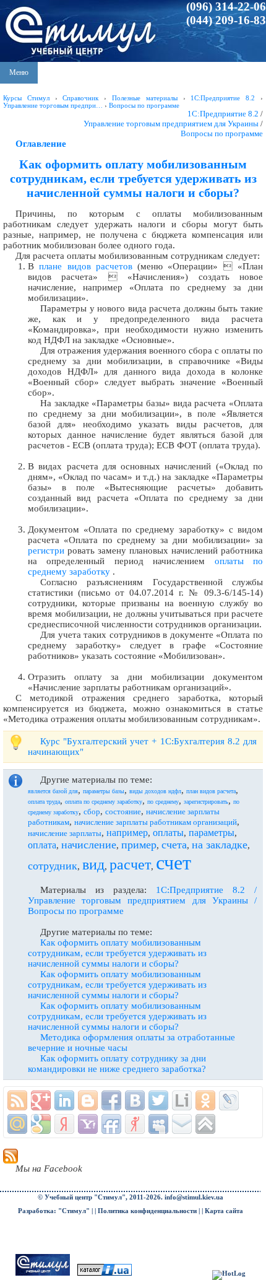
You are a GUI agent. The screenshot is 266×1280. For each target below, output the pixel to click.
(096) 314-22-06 (226, 6)
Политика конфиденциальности (147, 1211)
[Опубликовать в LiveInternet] (182, 1100)
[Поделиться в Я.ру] (135, 1124)
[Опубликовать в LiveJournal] (229, 1100)
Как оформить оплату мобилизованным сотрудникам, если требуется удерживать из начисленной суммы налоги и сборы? (117, 953)
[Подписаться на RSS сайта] (17, 1100)
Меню (18, 72)
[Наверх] (205, 1124)
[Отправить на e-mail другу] (182, 1124)
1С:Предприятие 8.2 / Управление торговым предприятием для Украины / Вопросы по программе (142, 900)
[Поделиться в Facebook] (111, 1100)
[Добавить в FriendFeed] (111, 1124)
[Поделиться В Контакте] (135, 1100)
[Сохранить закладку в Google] (41, 1124)
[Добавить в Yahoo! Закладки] (88, 1124)
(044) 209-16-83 (226, 20)
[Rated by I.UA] (104, 1273)
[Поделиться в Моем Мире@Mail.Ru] (17, 1124)
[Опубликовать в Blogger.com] (88, 1100)
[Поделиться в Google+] (41, 1100)
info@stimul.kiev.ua (194, 1197)
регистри (46, 550)
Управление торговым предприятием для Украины (171, 123)
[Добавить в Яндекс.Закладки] (64, 1124)
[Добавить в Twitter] (158, 1100)
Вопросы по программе (222, 133)
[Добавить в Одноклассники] (205, 1100)
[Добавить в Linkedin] (64, 1100)
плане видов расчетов (85, 266)
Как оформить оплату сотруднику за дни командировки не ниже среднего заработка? (117, 1063)
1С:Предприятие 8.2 (223, 113)
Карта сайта (224, 1211)
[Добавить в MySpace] (158, 1124)
